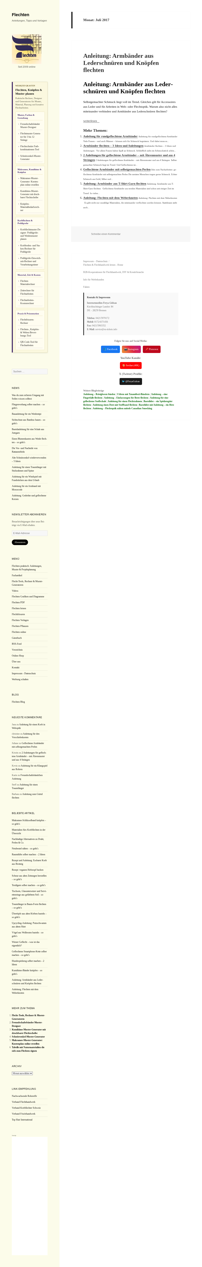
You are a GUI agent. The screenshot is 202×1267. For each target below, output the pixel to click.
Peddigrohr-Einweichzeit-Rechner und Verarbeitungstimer (30, 261)
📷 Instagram (131, 349)
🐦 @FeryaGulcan (131, 381)
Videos (15, 590)
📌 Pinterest (151, 349)
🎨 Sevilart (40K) (130, 365)
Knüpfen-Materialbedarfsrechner (30, 207)
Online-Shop (18, 655)
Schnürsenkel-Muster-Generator (30, 158)
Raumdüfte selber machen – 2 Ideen (28, 854)
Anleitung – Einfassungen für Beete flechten (126, 397)
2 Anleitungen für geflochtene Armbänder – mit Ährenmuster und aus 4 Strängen (29, 756)
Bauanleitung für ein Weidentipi (26, 414)
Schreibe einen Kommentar (106, 234)
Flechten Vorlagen (20, 620)
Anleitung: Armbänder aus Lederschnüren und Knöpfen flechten (121, 62)
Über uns (16, 661)
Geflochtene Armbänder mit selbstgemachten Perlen (117, 169)
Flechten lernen (19, 608)
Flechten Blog (18, 701)
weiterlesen (91, 120)
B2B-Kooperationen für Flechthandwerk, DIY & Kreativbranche (113, 272)
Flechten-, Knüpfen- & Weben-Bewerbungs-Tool (29, 332)
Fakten (86, 287)
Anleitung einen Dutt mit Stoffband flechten (115, 404)
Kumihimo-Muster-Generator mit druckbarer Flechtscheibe (30, 194)
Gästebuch (17, 638)
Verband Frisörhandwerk (23, 1113)
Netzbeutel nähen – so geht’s (25, 848)
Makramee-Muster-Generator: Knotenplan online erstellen (29, 181)
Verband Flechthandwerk (23, 1102)
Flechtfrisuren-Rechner (27, 321)
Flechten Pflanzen (20, 626)
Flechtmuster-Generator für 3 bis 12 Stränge (30, 136)
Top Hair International (22, 1119)
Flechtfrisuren (18, 614)
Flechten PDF (18, 602)
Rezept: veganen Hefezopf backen (27, 869)
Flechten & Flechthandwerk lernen (99, 264)
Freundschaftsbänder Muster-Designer (30, 126)
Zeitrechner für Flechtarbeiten (27, 292)
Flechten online (19, 632)
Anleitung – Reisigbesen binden (99, 394)
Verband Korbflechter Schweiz (26, 1107)
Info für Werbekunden (93, 279)
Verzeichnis (17, 649)
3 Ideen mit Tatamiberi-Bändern (133, 394)
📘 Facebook (110, 349)
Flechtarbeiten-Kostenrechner (27, 302)
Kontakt (15, 667)
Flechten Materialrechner (27, 283)
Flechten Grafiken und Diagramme (28, 596)
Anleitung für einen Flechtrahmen (125, 401)
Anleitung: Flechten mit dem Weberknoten (110, 197)
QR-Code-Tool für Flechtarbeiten (29, 343)
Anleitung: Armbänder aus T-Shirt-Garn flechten (114, 183)
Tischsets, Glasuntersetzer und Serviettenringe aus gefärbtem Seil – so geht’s (29, 895)
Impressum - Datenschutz (24, 673)
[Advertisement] (30, 1196)
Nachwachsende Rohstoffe (24, 1096)
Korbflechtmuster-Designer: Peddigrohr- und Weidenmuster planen (30, 234)
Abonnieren (19, 542)
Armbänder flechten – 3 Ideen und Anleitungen (113, 145)
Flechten (20, 14)
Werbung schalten (20, 679)
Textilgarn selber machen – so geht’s (29, 885)
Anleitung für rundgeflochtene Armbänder (110, 136)
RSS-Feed (17, 643)
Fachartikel (17, 575)
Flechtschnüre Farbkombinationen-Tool (29, 148)
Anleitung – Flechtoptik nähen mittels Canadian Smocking (122, 408)
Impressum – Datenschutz (95, 261)
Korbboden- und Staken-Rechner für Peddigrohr (30, 248)
